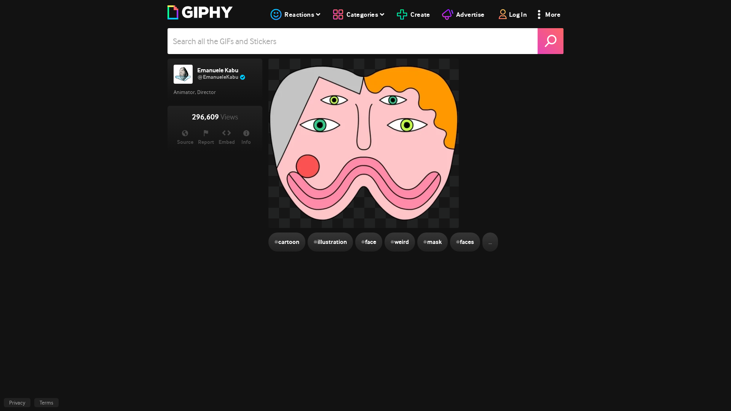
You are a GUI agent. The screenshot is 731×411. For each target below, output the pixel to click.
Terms (46, 403)
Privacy (17, 403)
